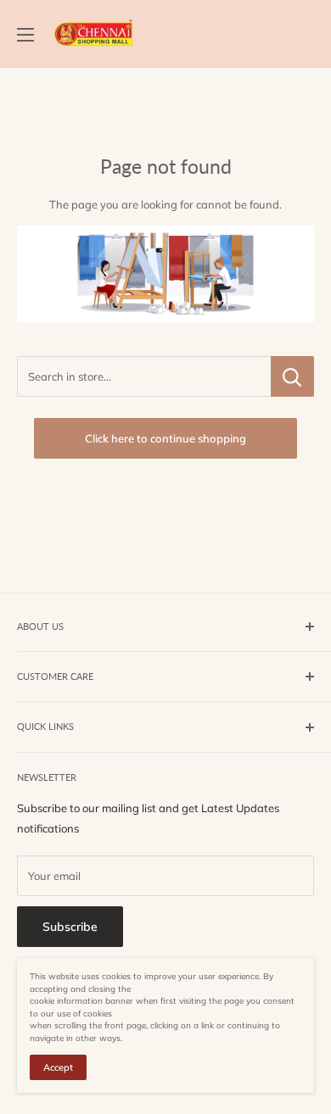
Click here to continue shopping (165, 438)
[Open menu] (25, 35)
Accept (58, 1067)
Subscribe (70, 926)
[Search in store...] (292, 376)
